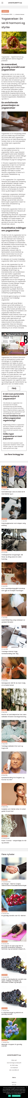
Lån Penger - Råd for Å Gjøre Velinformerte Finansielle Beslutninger (14, 884)
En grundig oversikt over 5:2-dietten (13, 915)
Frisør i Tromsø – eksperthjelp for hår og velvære (13, 842)
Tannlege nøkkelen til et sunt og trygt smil (12, 747)
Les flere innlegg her (14, 454)
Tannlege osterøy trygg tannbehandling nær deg (9, 652)
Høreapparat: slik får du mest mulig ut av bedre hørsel (13, 684)
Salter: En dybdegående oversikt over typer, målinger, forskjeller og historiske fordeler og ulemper (14, 980)
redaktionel (5, 11)
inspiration (4, 487)
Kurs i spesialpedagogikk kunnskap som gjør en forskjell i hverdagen (13, 589)
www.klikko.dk (15, 1070)
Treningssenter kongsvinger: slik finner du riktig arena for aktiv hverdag (12, 557)
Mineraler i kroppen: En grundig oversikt (11, 1045)
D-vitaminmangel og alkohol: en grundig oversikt (12, 1013)
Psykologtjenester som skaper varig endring (13, 524)
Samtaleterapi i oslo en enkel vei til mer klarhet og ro (13, 493)
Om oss (14, 1084)
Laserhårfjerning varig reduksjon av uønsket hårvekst (13, 621)
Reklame (14, 1082)
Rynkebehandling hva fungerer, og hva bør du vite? (12, 779)
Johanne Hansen (19, 14)
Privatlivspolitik (16, 1095)
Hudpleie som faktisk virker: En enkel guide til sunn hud (13, 810)
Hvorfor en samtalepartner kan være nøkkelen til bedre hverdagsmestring (13, 716)
